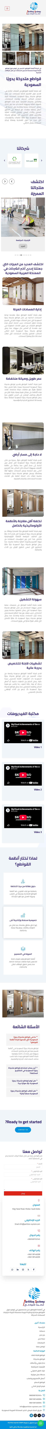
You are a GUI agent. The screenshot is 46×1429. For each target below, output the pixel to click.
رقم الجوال (34, 1235)
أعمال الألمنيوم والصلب (36, 1378)
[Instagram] (23, 1269)
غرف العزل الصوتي (38, 1370)
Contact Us (23, 1130)
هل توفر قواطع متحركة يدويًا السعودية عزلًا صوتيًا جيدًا (25, 1082)
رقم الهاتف (34, 1250)
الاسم (40, 1164)
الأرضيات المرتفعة (38, 1366)
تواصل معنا (40, 1346)
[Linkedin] (18, 1269)
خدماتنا (42, 1331)
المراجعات (41, 1342)
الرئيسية (41, 1327)
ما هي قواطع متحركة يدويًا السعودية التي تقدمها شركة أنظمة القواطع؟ (24, 1039)
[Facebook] (34, 1269)
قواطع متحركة (39, 1359)
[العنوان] (39, 1200)
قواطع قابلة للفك (38, 1355)
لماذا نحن (41, 1338)
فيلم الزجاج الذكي (38, 1386)
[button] (41, 37)
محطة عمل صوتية (38, 1374)
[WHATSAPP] (12, 1269)
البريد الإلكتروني (37, 1171)
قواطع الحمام (39, 1382)
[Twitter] (28, 1269)
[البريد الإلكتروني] (39, 1215)
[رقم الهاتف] (39, 1246)
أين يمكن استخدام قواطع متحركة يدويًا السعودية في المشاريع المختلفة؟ (23, 1070)
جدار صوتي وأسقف (37, 1363)
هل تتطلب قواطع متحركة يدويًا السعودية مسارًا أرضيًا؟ (24, 1092)
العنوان (36, 1205)
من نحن (42, 1335)
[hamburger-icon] (7, 8)
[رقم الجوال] (39, 1230)
